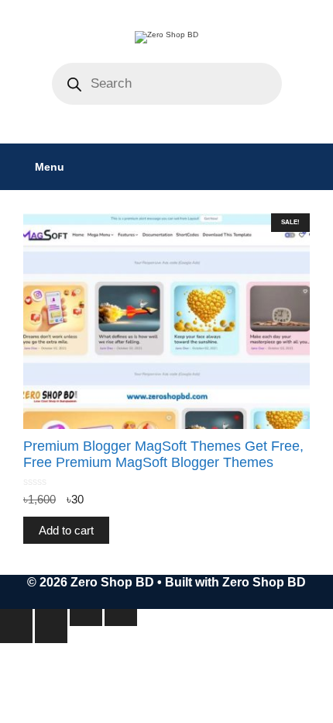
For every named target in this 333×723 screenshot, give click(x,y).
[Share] (86, 617)
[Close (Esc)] (121, 617)
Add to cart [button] (66, 530)
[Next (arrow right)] (51, 634)
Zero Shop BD (264, 582)
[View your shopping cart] (313, 167)
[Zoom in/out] (16, 617)
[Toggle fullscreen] (51, 617)
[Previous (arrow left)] (16, 634)
